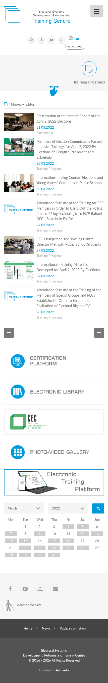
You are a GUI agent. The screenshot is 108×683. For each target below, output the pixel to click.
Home (28, 628)
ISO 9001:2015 (74, 46)
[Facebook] (41, 40)
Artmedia (62, 670)
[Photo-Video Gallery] (54, 452)
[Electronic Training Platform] (54, 482)
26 (83, 548)
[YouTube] (51, 40)
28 (11, 555)
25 (68, 548)
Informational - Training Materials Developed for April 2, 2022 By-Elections (68, 267)
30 (40, 555)
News (46, 628)
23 (40, 548)
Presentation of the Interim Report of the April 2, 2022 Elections (68, 118)
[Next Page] (99, 333)
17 (54, 541)
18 (68, 541)
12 (83, 534)
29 (25, 555)
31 (54, 555)
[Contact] (55, 589)
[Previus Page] (9, 333)
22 (25, 548)
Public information (73, 628)
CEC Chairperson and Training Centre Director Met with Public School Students (68, 241)
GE (61, 39)
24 (54, 548)
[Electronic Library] (54, 391)
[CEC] (54, 422)
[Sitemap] (40, 589)
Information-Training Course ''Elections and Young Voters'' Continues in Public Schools (69, 180)
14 (11, 541)
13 (97, 534)
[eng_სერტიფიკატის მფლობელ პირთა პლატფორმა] (54, 361)
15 (25, 541)
